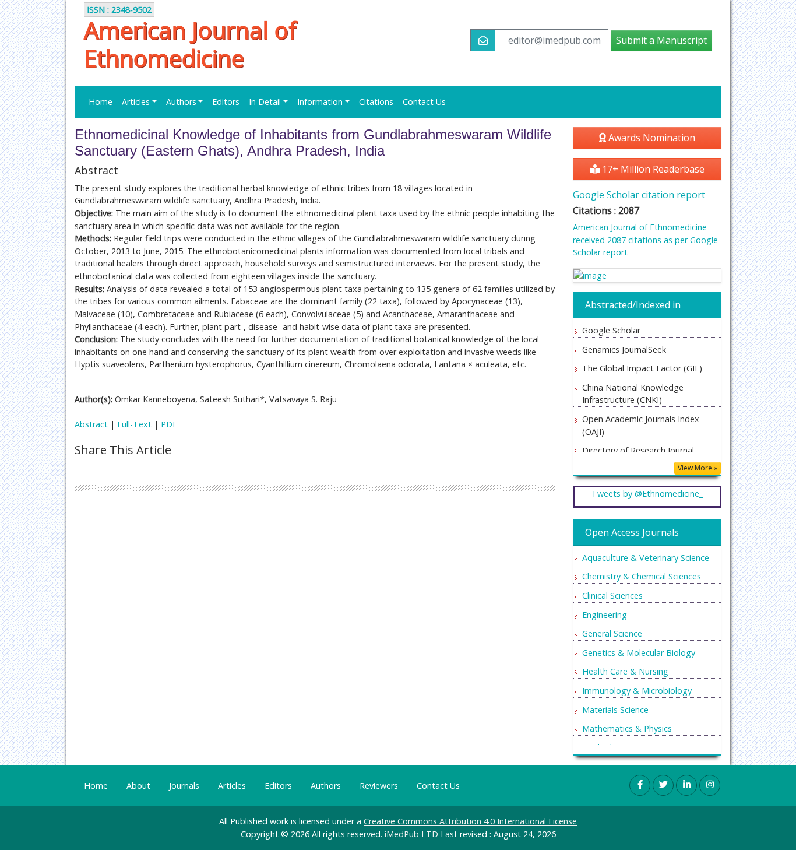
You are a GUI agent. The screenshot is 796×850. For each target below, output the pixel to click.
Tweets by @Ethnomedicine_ (647, 493)
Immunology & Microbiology (637, 690)
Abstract (91, 424)
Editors (225, 101)
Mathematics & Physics (627, 728)
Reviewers (379, 785)
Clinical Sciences (612, 595)
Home (100, 101)
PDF (169, 424)
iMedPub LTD (411, 834)
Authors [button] (181, 101)
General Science (612, 633)
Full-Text (134, 424)
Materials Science (615, 709)
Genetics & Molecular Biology (638, 652)
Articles (232, 785)
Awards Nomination (650, 137)
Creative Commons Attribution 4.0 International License (470, 821)
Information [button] (320, 101)
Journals (184, 785)
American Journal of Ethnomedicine (190, 44)
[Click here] (647, 275)
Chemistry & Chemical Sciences (641, 576)
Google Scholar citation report (639, 194)
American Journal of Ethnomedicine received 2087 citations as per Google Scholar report (645, 240)
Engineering (604, 614)
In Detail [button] (265, 101)
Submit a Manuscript (661, 40)
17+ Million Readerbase (652, 169)
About (138, 785)
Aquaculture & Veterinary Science (645, 557)
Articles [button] (136, 101)
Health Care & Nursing (625, 671)
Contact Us (424, 101)
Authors (326, 785)
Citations (376, 101)
